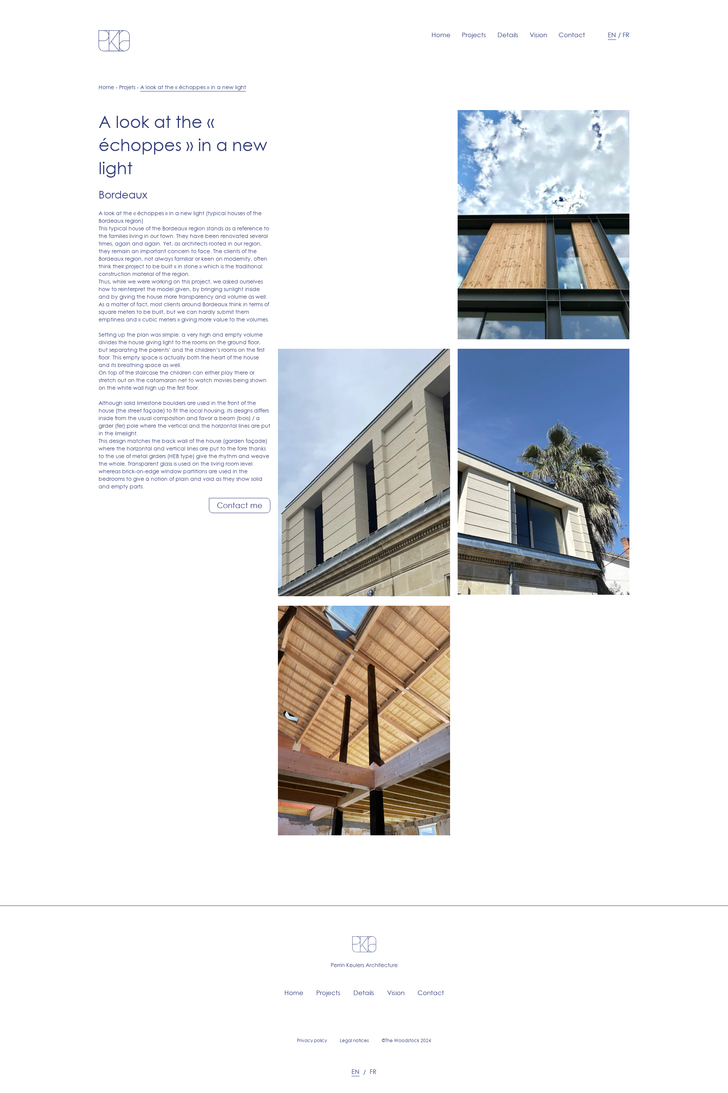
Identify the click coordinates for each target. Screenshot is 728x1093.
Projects (474, 34)
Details (507, 34)
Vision (538, 34)
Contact (572, 34)
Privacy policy (312, 1040)
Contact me (239, 505)
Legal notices (354, 1040)
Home (440, 34)
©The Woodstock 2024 (406, 1040)
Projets (127, 87)
